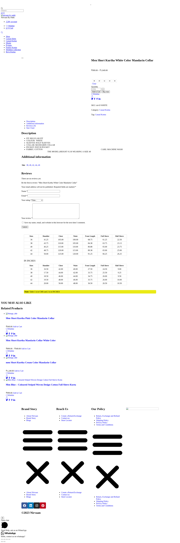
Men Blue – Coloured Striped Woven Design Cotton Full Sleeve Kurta (41, 384)
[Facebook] (95, 99)
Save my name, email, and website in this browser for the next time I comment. (54, 223)
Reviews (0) (31, 126)
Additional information (35, 123)
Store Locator (66, 420)
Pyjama (9, 45)
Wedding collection (13, 50)
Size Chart (30, 128)
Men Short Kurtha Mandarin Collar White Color (31, 340)
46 (39, 165)
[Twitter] (92, 99)
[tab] (92, 121)
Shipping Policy (102, 420)
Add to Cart (96, 92)
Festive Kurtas (11, 47)
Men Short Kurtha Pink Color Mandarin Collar (30, 318)
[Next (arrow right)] (4, 541)
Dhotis (8, 43)
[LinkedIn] (100, 99)
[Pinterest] (97, 99)
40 (30, 165)
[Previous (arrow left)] (2, 541)
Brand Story (31, 418)
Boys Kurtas (11, 52)
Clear (94, 84)
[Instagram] (37, 505)
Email (24, 196)
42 (33, 165)
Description (30, 121)
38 (27, 165)
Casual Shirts (11, 39)
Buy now (106, 92)
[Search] (2, 32)
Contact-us (65, 418)
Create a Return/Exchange (71, 416)
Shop (8, 36)
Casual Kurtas (11, 41)
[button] (37, 456)
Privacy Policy (101, 423)
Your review (26, 218)
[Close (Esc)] (2, 539)
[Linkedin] (31, 505)
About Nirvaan (32, 416)
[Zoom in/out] (9, 539)
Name (24, 191)
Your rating (26, 200)
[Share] (92, 96)
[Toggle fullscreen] (7, 539)
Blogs (28, 420)
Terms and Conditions (104, 425)
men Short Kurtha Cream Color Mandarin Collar (31, 362)
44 (36, 165)
